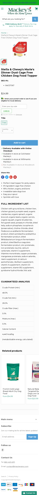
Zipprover (19, 114)
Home (3, 33)
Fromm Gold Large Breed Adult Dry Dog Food (12, 391)
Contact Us (30, 493)
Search (3, 476)
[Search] (35, 19)
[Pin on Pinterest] (15, 177)
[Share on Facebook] (2, 177)
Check (6, 111)
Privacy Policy (13, 476)
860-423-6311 (9, 462)
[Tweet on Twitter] (6, 177)
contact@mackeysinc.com (17, 466)
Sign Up (32, 437)
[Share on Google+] (11, 177)
